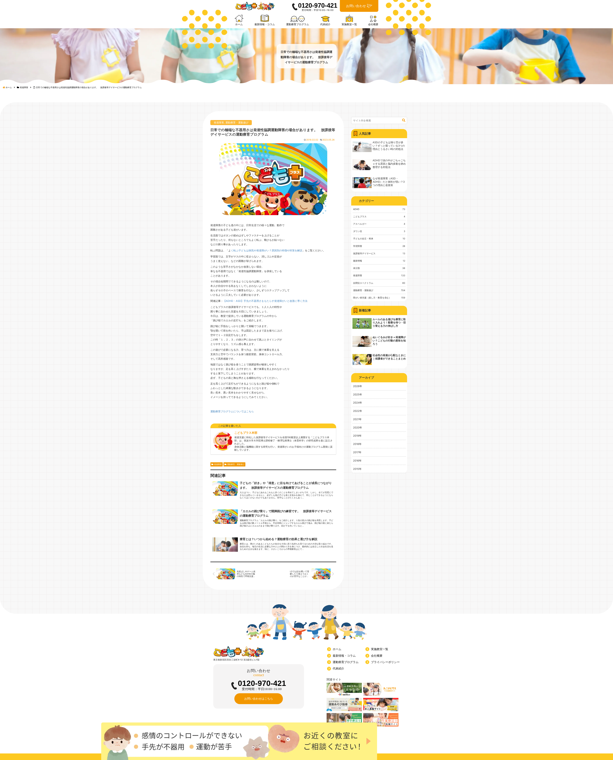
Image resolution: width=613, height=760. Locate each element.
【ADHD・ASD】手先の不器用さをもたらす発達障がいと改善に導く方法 (265, 300)
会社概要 (376, 655)
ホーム (337, 649)
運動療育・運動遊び (236, 122)
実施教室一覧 (379, 649)
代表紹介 (338, 668)
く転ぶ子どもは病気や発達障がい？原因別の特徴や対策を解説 (266, 250)
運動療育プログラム (346, 662)
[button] (404, 120)
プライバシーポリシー (385, 662)
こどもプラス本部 (245, 432)
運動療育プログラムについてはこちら (232, 411)
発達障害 (219, 122)
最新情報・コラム (344, 655)
